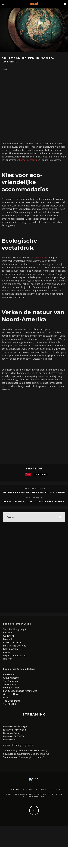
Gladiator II (8, 635)
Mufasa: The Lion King (14, 645)
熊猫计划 (7, 658)
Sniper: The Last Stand (14, 655)
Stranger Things (11, 687)
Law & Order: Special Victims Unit (20, 690)
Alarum (6, 652)
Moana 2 (7, 639)
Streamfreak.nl (10, 757)
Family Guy (8, 674)
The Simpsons (10, 681)
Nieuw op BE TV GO (13, 736)
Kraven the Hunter (12, 642)
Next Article (34, 498)
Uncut (15, 790)
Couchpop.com (11, 753)
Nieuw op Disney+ (12, 732)
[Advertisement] (34, 106)
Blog (5, 69)
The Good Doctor (12, 700)
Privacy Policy (49, 790)
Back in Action (10, 648)
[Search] (65, 4)
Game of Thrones (12, 694)
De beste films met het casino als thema (34, 492)
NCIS (5, 697)
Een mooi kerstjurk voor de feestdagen (34, 501)
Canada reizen (41, 257)
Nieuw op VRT (10, 739)
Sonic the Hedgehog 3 (14, 629)
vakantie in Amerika (27, 159)
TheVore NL (9, 750)
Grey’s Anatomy (11, 677)
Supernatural (9, 684)
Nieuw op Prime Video (14, 729)
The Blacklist (9, 704)
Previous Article (34, 489)
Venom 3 (7, 632)
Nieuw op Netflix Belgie (15, 726)
